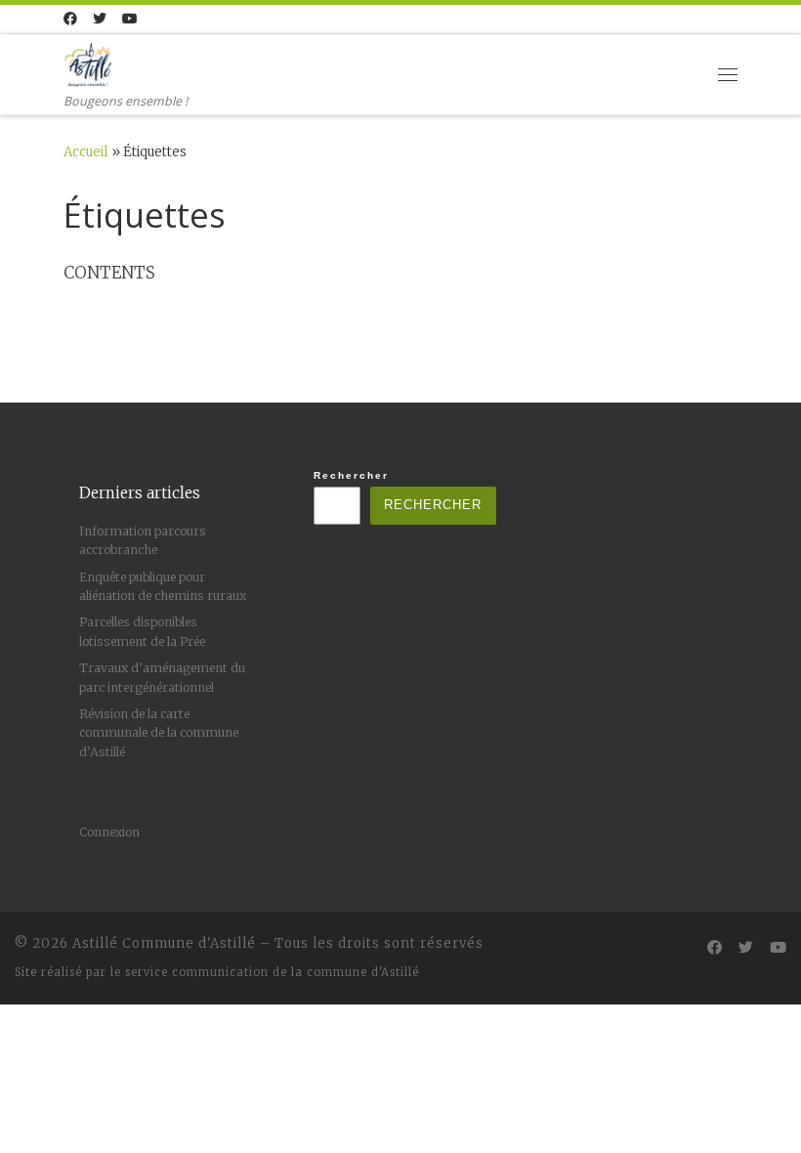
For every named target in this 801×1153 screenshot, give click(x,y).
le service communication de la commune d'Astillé (264, 972)
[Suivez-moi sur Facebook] (70, 19)
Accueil (85, 152)
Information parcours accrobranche (142, 540)
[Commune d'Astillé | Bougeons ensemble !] (87, 62)
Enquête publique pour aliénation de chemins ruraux (162, 586)
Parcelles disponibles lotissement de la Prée (142, 631)
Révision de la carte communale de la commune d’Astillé (158, 732)
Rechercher (351, 475)
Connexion (109, 832)
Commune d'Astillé (189, 943)
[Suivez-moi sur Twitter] (99, 19)
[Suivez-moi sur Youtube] (130, 19)
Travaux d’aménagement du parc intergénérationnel (162, 677)
